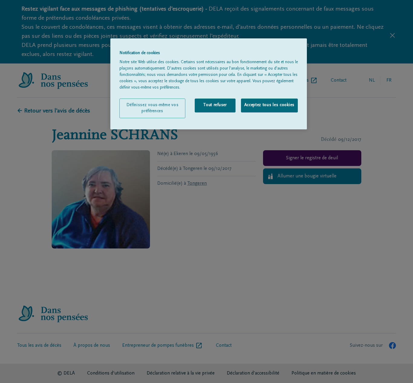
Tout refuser (214, 105)
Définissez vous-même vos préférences (152, 108)
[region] (208, 84)
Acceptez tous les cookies (269, 105)
